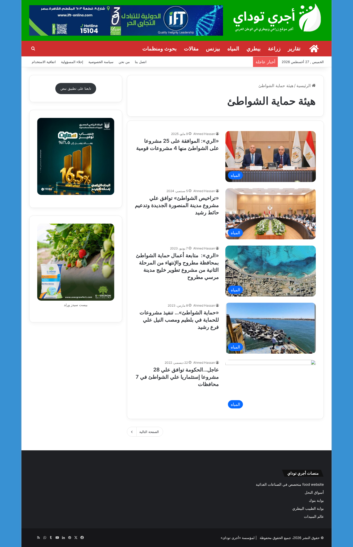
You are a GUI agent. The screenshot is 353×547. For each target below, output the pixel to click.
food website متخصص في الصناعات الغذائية (290, 484)
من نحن (124, 62)
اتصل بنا (141, 62)
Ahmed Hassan (204, 134)
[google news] (32, 538)
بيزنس (213, 48)
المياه (233, 48)
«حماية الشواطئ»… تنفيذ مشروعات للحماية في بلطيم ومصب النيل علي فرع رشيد (179, 319)
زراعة (274, 48)
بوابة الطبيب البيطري (308, 508)
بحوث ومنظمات (159, 48)
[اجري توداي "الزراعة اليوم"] (277, 17)
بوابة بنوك (316, 500)
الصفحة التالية (149, 432)
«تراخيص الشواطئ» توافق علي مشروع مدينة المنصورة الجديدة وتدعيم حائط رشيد (177, 205)
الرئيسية (304, 85)
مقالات (191, 48)
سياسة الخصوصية (100, 62)
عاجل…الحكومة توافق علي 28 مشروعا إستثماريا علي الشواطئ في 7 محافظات (177, 377)
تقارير (294, 48)
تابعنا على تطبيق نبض (75, 88)
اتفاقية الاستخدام (44, 62)
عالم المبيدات (314, 516)
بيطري (254, 48)
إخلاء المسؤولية (72, 62)
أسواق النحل (314, 492)
